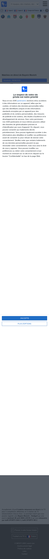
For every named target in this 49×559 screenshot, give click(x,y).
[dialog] (24, 279)
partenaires (21, 101)
